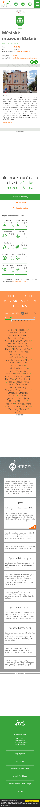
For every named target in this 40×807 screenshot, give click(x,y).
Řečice (11, 384)
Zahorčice (26, 406)
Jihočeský (17, 47)
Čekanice (23, 338)
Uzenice (13, 401)
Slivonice (20, 390)
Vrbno (28, 403)
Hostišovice (23, 351)
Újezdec (26, 398)
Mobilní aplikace (20, 776)
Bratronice (14, 335)
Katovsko (9, 360)
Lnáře (22, 365)
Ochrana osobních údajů (20, 783)
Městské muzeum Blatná (19, 35)
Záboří (17, 406)
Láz (17, 362)
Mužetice (18, 376)
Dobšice (11, 343)
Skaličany (22, 387)
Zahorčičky (13, 409)
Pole (27, 381)
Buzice (23, 335)
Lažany (14, 365)
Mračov (8, 376)
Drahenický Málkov (15, 346)
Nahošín (9, 379)
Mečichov (10, 373)
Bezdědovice (22, 329)
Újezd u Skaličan (13, 398)
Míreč (27, 373)
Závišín (18, 412)
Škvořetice (10, 390)
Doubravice (22, 343)
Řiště (18, 384)
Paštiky (11, 381)
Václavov (10, 403)
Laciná (11, 362)
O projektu (20, 753)
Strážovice (12, 392)
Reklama (20, 761)
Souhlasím (31, 801)
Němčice (19, 379)
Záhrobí (23, 409)
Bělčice (11, 329)
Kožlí (28, 360)
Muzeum (14, 56)
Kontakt (20, 791)
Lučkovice (13, 371)
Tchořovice (23, 395)
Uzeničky (22, 401)
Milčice (19, 373)
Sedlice (13, 387)
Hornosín (12, 351)
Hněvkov (17, 349)
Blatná (23, 332)
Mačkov (23, 371)
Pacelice (28, 379)
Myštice (27, 376)
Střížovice (23, 392)
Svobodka (12, 395)
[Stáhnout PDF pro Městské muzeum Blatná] (32, 62)
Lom (26, 368)
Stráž (28, 390)
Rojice (24, 384)
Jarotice (22, 354)
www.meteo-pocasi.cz (20, 282)
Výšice (9, 406)
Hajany (8, 349)
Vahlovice (19, 403)
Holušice (26, 349)
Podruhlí (20, 381)
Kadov (24, 357)
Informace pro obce (20, 768)
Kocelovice (20, 360)
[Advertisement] (20, 153)
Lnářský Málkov (15, 368)
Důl (27, 346)
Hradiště (14, 354)
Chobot (27, 340)
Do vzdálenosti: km (12, 313)
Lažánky (24, 362)
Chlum (19, 340)
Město (8, 122)
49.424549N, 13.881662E (22, 52)
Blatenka (14, 332)
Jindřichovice (14, 357)
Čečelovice (13, 338)
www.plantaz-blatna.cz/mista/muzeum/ (24, 58)
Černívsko (9, 340)
